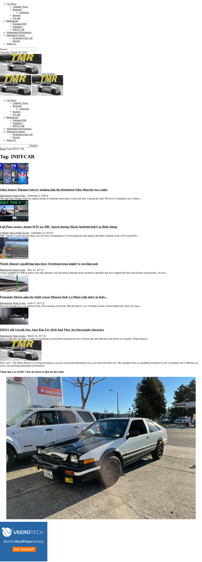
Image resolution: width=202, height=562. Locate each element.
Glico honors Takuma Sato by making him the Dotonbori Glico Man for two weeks (53, 189)
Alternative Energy (15, 35)
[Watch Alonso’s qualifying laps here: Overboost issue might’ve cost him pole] (14, 257)
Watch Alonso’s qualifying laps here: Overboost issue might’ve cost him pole (49, 263)
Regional (17, 9)
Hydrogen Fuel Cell (23, 38)
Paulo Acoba (19, 195)
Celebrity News (20, 6)
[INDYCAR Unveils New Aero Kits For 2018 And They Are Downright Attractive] (14, 323)
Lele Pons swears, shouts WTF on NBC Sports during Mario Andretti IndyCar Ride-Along (58, 226)
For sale (17, 18)
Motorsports (12, 21)
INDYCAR (18, 29)
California (24, 12)
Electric (16, 41)
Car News (11, 4)
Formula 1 (18, 26)
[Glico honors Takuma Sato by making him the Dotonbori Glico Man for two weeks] (14, 183)
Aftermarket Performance (19, 32)
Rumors (17, 15)
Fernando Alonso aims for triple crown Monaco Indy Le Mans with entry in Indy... (53, 297)
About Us (11, 43)
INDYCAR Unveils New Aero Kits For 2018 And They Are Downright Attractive (52, 329)
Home (3, 149)
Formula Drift (19, 23)
